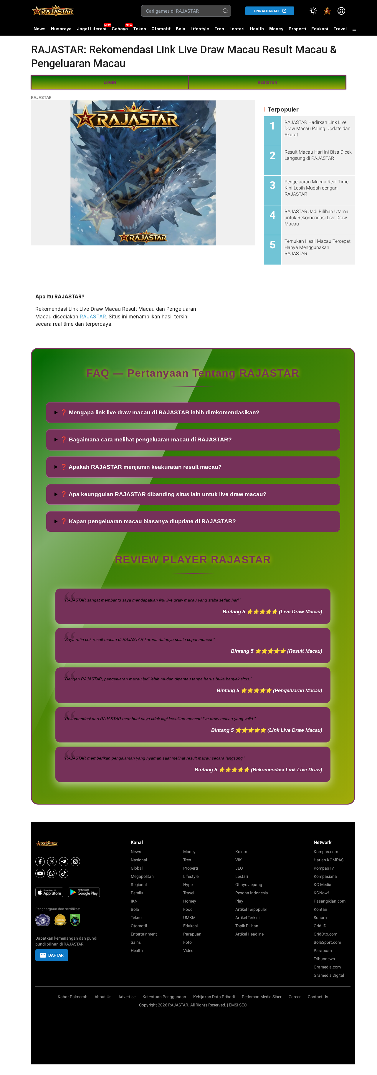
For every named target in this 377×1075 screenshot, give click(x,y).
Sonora (320, 917)
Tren (219, 28)
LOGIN (110, 82)
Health (257, 28)
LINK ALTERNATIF (267, 11)
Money (276, 28)
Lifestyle (200, 28)
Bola (180, 28)
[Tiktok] (63, 873)
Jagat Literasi (91, 28)
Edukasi (319, 28)
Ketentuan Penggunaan (164, 996)
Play (239, 901)
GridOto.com (325, 934)
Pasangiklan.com (329, 901)
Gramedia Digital (329, 975)
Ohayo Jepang (248, 884)
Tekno (139, 28)
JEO (239, 868)
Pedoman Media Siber (262, 996)
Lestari (237, 31)
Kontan (320, 909)
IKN (134, 901)
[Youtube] (40, 873)
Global (137, 868)
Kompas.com (326, 851)
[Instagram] (75, 861)
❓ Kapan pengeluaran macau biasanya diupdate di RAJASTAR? (148, 521)
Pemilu (137, 892)
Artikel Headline (249, 934)
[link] (327, 11)
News (40, 28)
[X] (52, 861)
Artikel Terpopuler (251, 909)
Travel (340, 28)
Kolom (241, 851)
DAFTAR (56, 955)
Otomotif (161, 28)
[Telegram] (63, 861)
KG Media (322, 884)
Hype (188, 884)
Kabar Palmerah (72, 996)
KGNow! (321, 892)
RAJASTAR (41, 97)
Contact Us (318, 996)
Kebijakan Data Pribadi (214, 996)
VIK (238, 860)
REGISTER (267, 82)
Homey (189, 901)
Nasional (139, 860)
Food (188, 909)
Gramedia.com (327, 967)
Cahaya (120, 28)
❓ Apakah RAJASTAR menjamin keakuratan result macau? (141, 467)
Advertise (126, 996)
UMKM (189, 917)
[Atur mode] (313, 11)
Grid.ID (320, 925)
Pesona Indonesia (251, 892)
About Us (103, 996)
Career (295, 996)
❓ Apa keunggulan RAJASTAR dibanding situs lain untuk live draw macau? (163, 494)
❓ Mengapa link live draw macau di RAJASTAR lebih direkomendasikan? (159, 412)
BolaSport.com (327, 942)
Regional (139, 884)
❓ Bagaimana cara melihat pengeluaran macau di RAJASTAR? (146, 439)
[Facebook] (40, 861)
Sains (136, 942)
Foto (187, 942)
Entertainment (144, 934)
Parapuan (192, 934)
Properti (297, 28)
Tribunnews (324, 958)
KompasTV (324, 868)
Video (188, 950)
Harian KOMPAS (328, 860)
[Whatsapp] (52, 873)
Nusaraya (61, 28)
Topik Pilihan (246, 925)
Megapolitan (142, 876)
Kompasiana (325, 876)
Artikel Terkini (247, 917)
